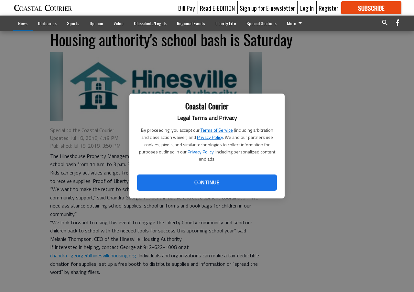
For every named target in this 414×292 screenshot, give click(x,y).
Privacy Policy (210, 137)
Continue (206, 182)
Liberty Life (225, 23)
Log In (307, 8)
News (22, 23)
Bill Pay (186, 8)
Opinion (96, 23)
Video (119, 23)
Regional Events (191, 23)
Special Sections (261, 23)
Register (328, 8)
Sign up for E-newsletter (267, 8)
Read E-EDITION (217, 8)
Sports (73, 23)
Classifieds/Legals (150, 23)
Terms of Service (217, 130)
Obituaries (47, 23)
